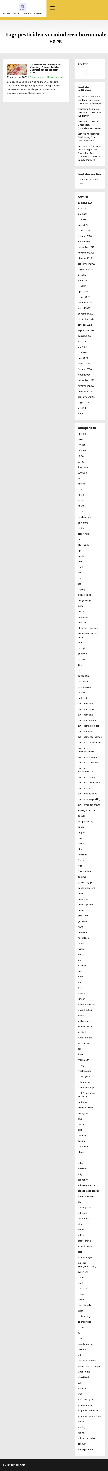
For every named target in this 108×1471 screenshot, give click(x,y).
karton (81, 993)
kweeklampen (85, 1037)
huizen (81, 949)
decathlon (83, 681)
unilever (82, 1349)
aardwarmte (84, 517)
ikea (80, 954)
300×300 (82, 472)
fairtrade (82, 854)
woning (81, 1427)
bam (80, 605)
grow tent (83, 915)
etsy (80, 849)
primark (82, 1135)
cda (80, 642)
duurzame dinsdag (87, 757)
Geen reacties (37, 77)
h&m (80, 926)
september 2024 (86, 330)
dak (80, 670)
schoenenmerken (87, 1185)
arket (81, 561)
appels (81, 550)
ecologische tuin (86, 810)
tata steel (83, 1288)
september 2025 (86, 263)
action (81, 528)
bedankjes (83, 617)
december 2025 (86, 247)
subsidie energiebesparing (87, 1264)
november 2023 (86, 385)
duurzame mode (86, 777)
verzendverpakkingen (89, 1366)
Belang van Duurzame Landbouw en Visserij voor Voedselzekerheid (90, 100)
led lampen (84, 1043)
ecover (81, 815)
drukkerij (82, 698)
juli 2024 (82, 341)
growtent (83, 921)
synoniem (83, 1271)
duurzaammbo (85, 731)
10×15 (80, 439)
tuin (80, 1338)
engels (81, 832)
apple (81, 556)
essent (81, 843)
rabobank (83, 1146)
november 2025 (86, 252)
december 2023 (86, 380)
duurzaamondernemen (90, 736)
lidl (79, 1048)
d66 (80, 664)
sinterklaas (83, 1218)
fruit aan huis (84, 871)
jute (80, 987)
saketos (82, 1163)
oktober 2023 (85, 391)
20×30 (81, 461)
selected (82, 1213)
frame (81, 860)
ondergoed (83, 1102)
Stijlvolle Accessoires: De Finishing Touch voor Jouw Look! (89, 137)
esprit (81, 838)
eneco (81, 827)
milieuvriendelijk (86, 1087)
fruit (80, 865)
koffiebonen (84, 1021)
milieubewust (84, 1082)
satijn (80, 1174)
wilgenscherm (85, 1405)
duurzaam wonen (87, 720)
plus (80, 1118)
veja (80, 1355)
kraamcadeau (85, 1026)
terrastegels (84, 1305)
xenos (81, 1432)
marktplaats (84, 1071)
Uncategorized (55, 77)
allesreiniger (84, 544)
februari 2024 (85, 369)
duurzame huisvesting (89, 762)
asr (79, 583)
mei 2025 (82, 286)
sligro (80, 1224)
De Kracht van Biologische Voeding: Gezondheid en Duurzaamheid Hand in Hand (46, 68)
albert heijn (84, 533)
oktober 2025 (85, 258)
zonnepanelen (85, 1449)
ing (79, 960)
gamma (82, 876)
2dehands (83, 467)
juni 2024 (82, 347)
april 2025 (83, 291)
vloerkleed (83, 1377)
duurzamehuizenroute (89, 804)
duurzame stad (85, 788)
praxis (81, 1124)
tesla (80, 1310)
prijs (80, 1129)
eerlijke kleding (85, 821)
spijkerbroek (84, 1240)
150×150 (82, 450)
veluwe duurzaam (87, 1360)
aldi (79, 539)
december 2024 (86, 313)
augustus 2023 (85, 402)
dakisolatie (83, 675)
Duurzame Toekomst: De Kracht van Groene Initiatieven (89, 112)
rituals (81, 1152)
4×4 (80, 489)
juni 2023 (82, 413)
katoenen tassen (86, 1004)
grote (81, 910)
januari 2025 (84, 308)
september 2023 (86, 396)
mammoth (83, 1059)
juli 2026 (82, 208)
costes (81, 659)
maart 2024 (84, 363)
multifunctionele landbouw (86, 1095)
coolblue (82, 653)
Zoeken (83, 64)
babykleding (84, 600)
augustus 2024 (85, 335)
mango (81, 1065)
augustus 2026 (85, 202)
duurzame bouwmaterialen (86, 750)
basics (81, 611)
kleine (81, 1015)
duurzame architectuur (90, 742)
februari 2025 (85, 302)
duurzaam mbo (86, 709)
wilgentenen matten (88, 1410)
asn (80, 572)
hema (81, 943)
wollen (81, 1421)
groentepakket (86, 904)
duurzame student (87, 793)
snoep (81, 1229)
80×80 (81, 506)
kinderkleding (85, 1010)
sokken (81, 1235)
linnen (81, 1054)
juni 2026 (82, 213)
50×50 (81, 495)
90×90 (81, 511)
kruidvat (82, 1032)
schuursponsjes (86, 1196)
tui (79, 1332)
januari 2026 (84, 241)
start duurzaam (86, 1246)
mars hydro (84, 1076)
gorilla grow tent (86, 888)
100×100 (82, 434)
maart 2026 (84, 230)
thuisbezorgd (84, 1316)
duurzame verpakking (89, 799)
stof (80, 1251)
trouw (81, 1327)
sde (80, 1201)
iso (79, 971)
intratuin (82, 965)
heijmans (82, 932)
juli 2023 (82, 408)
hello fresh (83, 937)
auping (81, 589)
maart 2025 (84, 297)
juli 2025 (82, 274)
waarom (82, 1388)
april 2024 (83, 358)
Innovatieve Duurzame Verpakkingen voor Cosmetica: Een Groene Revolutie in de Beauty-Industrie (89, 153)
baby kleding (84, 594)
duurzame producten (89, 782)
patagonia (83, 1113)
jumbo (81, 982)
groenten (83, 899)
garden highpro (86, 882)
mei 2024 (82, 352)
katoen (81, 998)
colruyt (81, 648)
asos (80, 578)
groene (81, 893)
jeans (80, 976)
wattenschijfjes (85, 1399)
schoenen (83, 1179)
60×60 (81, 500)
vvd (80, 1382)
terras (81, 1299)
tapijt (80, 1283)
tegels (81, 1294)
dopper (82, 692)
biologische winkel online (87, 635)
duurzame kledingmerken (85, 770)
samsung (82, 1168)
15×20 (81, 456)
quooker (82, 1140)
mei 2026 (82, 219)
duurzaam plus (85, 714)
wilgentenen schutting (89, 1416)
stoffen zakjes (85, 1257)
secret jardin (84, 1207)
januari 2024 (84, 374)
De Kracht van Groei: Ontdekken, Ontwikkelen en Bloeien (90, 125)
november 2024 (86, 319)
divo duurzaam (85, 687)
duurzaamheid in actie (89, 725)
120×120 (81, 445)
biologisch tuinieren (88, 628)
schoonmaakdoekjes (88, 1190)
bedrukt (82, 622)
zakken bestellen (86, 1438)
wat (80, 1393)
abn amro (83, 522)
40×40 (81, 483)
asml (80, 567)
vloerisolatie (84, 1371)
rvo (79, 1157)
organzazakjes (85, 1107)
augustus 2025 (85, 269)
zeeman (82, 1443)
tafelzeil (82, 1277)
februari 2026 (85, 236)
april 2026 (83, 225)
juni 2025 (82, 280)
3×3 (80, 478)
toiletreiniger (84, 1321)
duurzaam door (86, 703)
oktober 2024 (85, 324)
